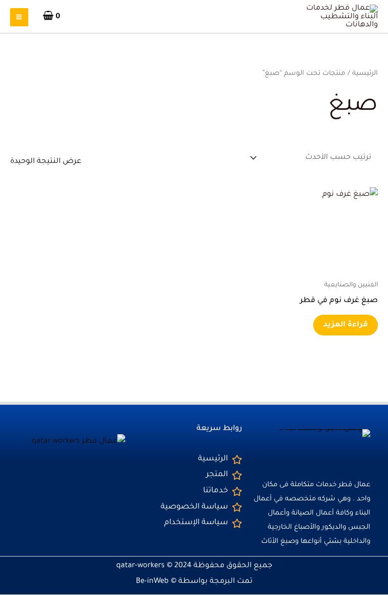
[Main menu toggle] (19, 17)
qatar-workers (140, 566)
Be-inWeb (152, 581)
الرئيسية (365, 73)
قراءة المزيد (345, 325)
